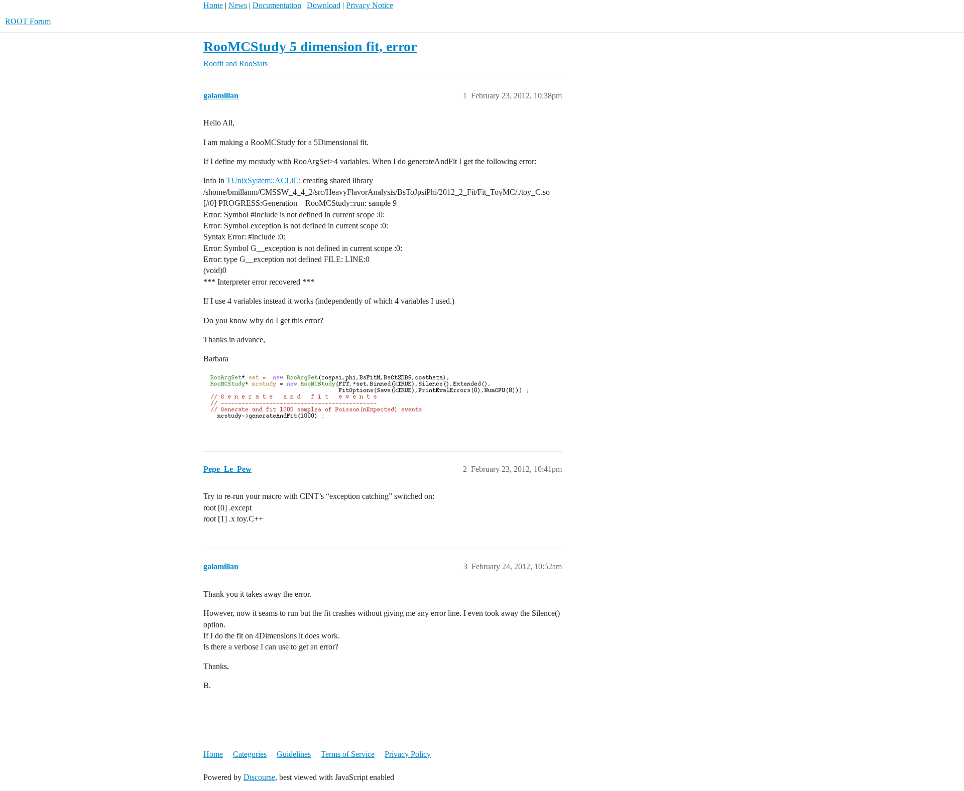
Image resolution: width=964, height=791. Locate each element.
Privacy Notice (369, 5)
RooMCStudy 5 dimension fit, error (310, 46)
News (237, 5)
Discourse (259, 777)
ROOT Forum (28, 21)
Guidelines (294, 754)
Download (323, 5)
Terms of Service (348, 754)
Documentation (277, 5)
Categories (250, 754)
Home (213, 5)
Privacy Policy (408, 754)
